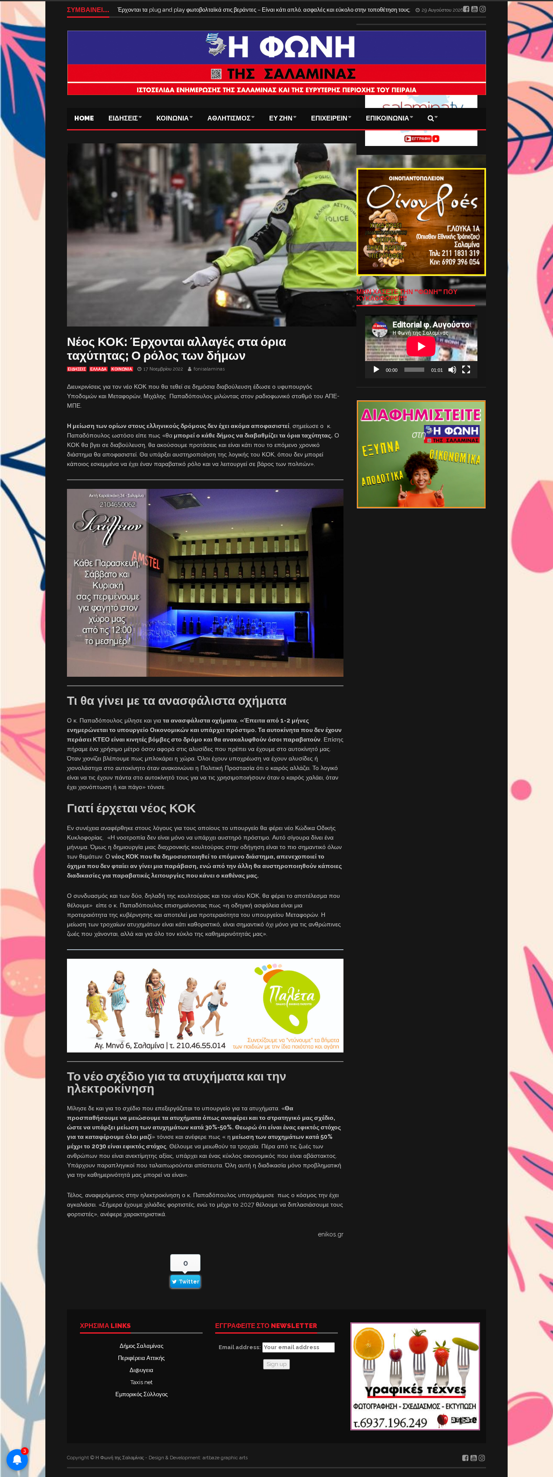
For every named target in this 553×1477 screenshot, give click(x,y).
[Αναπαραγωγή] (376, 369)
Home (84, 118)
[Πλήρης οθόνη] (466, 369)
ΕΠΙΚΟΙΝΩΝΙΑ (387, 118)
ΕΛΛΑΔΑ (98, 369)
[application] (421, 346)
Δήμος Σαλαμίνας (141, 1346)
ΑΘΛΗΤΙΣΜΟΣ (229, 118)
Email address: (240, 1347)
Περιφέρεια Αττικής (141, 1358)
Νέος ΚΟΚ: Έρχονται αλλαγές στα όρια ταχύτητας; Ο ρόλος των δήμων (176, 349)
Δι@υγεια (141, 1370)
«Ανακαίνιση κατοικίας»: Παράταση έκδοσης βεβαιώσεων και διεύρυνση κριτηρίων (221, 9)
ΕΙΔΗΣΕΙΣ (123, 118)
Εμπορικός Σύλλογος (141, 1394)
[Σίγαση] (452, 369)
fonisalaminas (209, 369)
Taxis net (141, 1382)
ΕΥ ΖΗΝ (280, 118)
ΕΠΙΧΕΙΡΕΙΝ (329, 118)
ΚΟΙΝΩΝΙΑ (172, 118)
